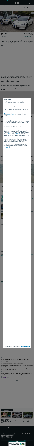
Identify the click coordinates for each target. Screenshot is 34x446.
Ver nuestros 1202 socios (8, 147)
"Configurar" (8, 133)
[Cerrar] (25, 440)
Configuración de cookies (10, 114)
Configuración (16, 346)
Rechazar (8, 346)
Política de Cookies (7, 113)
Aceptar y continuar (25, 346)
